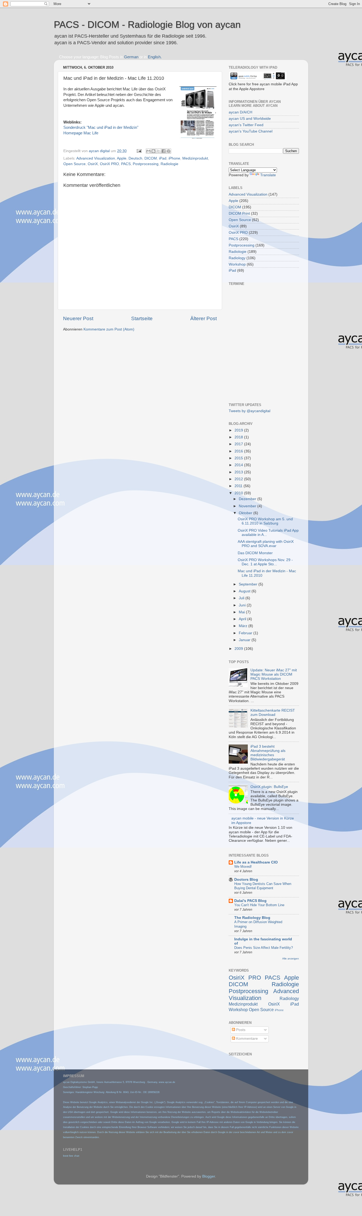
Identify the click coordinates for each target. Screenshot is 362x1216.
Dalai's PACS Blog (250, 901)
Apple (121, 158)
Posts (240, 1030)
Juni (243, 605)
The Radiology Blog (252, 918)
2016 (239, 451)
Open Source (74, 164)
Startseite (142, 318)
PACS (126, 164)
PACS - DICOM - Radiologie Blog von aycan (147, 24)
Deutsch (135, 158)
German (131, 57)
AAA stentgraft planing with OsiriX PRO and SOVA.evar (266, 544)
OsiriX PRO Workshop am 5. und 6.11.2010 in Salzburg (265, 521)
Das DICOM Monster (255, 553)
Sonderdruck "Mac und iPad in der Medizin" (100, 127)
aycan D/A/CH (240, 112)
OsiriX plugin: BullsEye (269, 787)
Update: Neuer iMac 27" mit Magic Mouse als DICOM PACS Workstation (273, 674)
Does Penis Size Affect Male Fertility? (263, 948)
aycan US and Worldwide (250, 119)
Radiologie (169, 164)
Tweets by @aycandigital (249, 411)
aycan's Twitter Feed (246, 125)
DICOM (150, 158)
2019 (239, 430)
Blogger (208, 1176)
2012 (239, 479)
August (245, 591)
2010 (239, 493)
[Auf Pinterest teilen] (168, 151)
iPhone (174, 158)
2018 (239, 437)
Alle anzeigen (290, 958)
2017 (239, 444)
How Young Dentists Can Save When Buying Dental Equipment (262, 886)
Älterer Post (203, 318)
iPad (162, 158)
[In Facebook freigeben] (163, 151)
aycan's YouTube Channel (250, 131)
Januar (245, 640)
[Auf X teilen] (158, 151)
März (243, 626)
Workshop (237, 264)
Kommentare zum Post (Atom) (108, 329)
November (248, 506)
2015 (239, 458)
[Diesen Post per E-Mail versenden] (148, 151)
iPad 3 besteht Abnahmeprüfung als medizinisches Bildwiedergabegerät (267, 752)
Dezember (248, 499)
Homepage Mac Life (80, 133)
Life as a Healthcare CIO (256, 862)
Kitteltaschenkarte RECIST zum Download (272, 712)
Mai (242, 612)
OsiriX (93, 164)
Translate (268, 175)
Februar (246, 633)
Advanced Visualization (95, 158)
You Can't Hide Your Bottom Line (259, 905)
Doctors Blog (246, 880)
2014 (239, 465)
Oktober (246, 513)
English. (155, 57)
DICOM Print (239, 213)
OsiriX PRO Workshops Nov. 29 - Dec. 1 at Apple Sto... (265, 562)
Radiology (237, 258)
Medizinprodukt (195, 158)
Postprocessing (145, 164)
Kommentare (246, 1039)
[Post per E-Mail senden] (139, 151)
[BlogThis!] (153, 151)
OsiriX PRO (109, 164)
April (243, 619)
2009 (239, 649)
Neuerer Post (78, 318)
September (248, 584)
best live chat (71, 1155)
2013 (239, 472)
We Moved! (243, 867)
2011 (239, 486)
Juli (242, 598)
